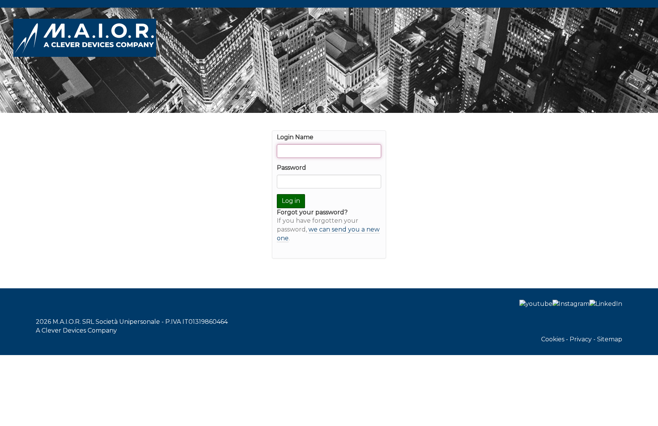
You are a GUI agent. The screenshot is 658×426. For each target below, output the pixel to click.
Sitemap (609, 339)
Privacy (581, 339)
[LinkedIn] (605, 303)
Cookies (552, 339)
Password (291, 167)
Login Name (295, 137)
